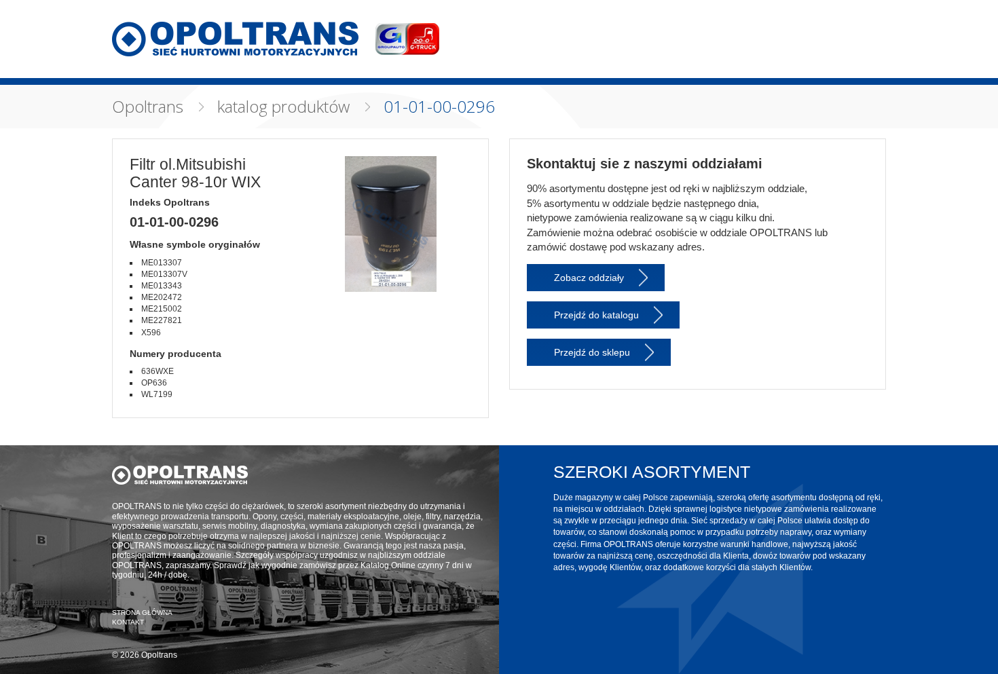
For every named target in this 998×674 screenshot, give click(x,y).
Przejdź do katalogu (596, 315)
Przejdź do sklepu (592, 352)
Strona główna (142, 612)
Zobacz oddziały (589, 277)
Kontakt (128, 622)
